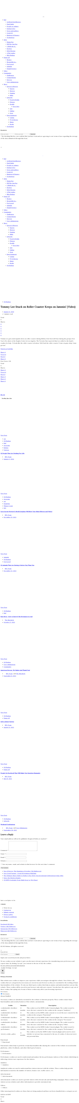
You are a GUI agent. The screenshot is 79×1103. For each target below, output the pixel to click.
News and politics (13, 31)
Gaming (12, 93)
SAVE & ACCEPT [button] (6, 1094)
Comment (4, 850)
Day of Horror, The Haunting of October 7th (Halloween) (22, 871)
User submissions (12, 82)
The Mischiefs (9, 620)
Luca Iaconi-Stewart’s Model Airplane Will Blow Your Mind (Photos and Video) (26, 511)
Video (5, 71)
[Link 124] (5, 391)
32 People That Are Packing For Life (12, 453)
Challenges (10, 75)
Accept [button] (14, 968)
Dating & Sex (11, 28)
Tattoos (6, 450)
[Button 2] (1, 147)
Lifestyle (9, 97)
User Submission (21, 828)
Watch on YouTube (7, 349)
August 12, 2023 (9, 727)
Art (5, 439)
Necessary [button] (4, 991)
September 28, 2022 (10, 830)
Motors (12, 91)
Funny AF (7, 57)
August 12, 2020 (9, 312)
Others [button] (3, 1085)
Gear (11, 113)
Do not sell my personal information (13, 965)
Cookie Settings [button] (6, 968)
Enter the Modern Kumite (12, 878)
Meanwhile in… (11, 62)
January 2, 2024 (9, 459)
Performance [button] (5, 1051)
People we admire (13, 26)
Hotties (9, 48)
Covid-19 (10, 33)
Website (3, 861)
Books (12, 124)
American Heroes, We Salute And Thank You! (15, 670)
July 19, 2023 (8, 778)
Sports (12, 88)
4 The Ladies (11, 53)
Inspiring (7, 503)
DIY (5, 508)
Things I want (8, 506)
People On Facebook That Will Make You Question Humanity (20, 773)
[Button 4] (1, 950)
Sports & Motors (12, 86)
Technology (10, 37)
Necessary (6, 994)
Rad (5, 20)
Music (12, 122)
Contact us (7, 910)
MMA (11, 95)
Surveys (9, 80)
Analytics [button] (4, 1062)
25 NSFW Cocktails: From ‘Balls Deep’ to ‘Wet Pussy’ (21, 880)
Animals (9, 66)
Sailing (12, 111)
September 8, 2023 (10, 676)
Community (7, 73)
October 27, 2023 (9, 622)
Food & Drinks (14, 100)
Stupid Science (12, 68)
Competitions (11, 77)
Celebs (12, 117)
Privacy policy (8, 914)
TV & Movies (14, 120)
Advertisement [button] (5, 1074)
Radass (6, 447)
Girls (5, 40)
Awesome (7, 445)
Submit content (9, 912)
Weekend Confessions (8, 824)
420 (11, 108)
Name (3, 854)
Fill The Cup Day (12, 44)
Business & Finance (13, 35)
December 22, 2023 (10, 571)
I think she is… (11, 46)
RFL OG (3, 395)
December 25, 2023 (10, 517)
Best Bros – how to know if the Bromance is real (16, 616)
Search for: (4, 952)
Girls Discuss (11, 51)
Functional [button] (4, 1040)
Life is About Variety (7, 721)
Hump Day (10, 42)
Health (12, 104)
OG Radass (10, 126)
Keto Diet (16, 106)
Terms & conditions (10, 917)
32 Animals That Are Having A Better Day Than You (17, 565)
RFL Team (8, 457)
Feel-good (10, 64)
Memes (9, 60)
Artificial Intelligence (14, 22)
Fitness (12, 102)
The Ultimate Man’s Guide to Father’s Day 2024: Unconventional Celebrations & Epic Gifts (33, 875)
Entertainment (12, 115)
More (5, 84)
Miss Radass (11, 55)
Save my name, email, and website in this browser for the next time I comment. (29, 864)
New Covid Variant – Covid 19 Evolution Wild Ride (20, 873)
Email (3, 857)
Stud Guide (10, 24)
